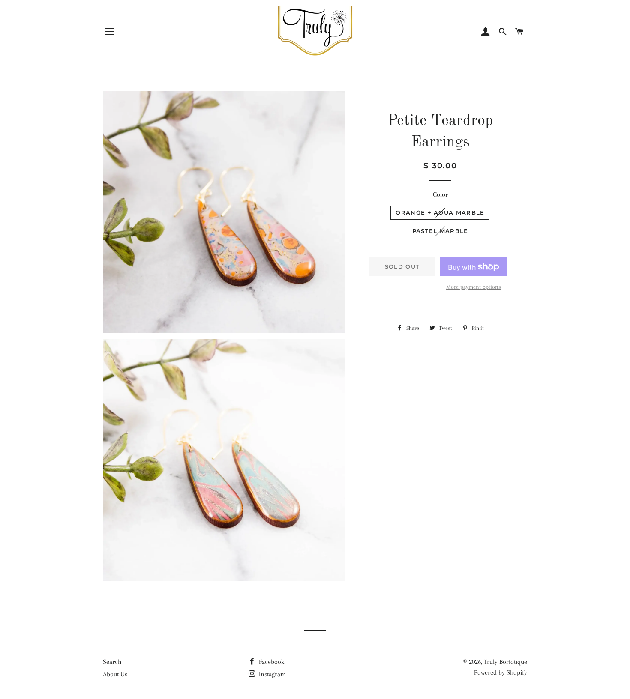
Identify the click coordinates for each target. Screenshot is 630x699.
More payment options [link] (473, 287)
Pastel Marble (440, 230)
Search (112, 662)
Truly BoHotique (505, 662)
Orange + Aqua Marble (440, 212)
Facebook (270, 662)
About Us (115, 674)
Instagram (271, 674)
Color (440, 194)
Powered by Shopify (500, 672)
